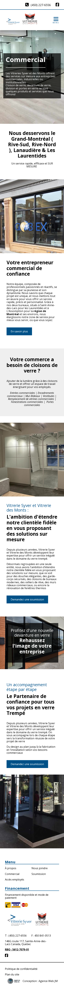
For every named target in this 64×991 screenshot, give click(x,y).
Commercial (12, 873)
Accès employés (14, 879)
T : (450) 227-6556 (16, 935)
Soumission (39, 873)
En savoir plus (19, 331)
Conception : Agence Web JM (40, 981)
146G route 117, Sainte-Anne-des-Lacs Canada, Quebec (25, 943)
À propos (10, 868)
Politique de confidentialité (21, 968)
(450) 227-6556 (41, 5)
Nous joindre (40, 868)
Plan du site (12, 974)
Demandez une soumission (27, 599)
